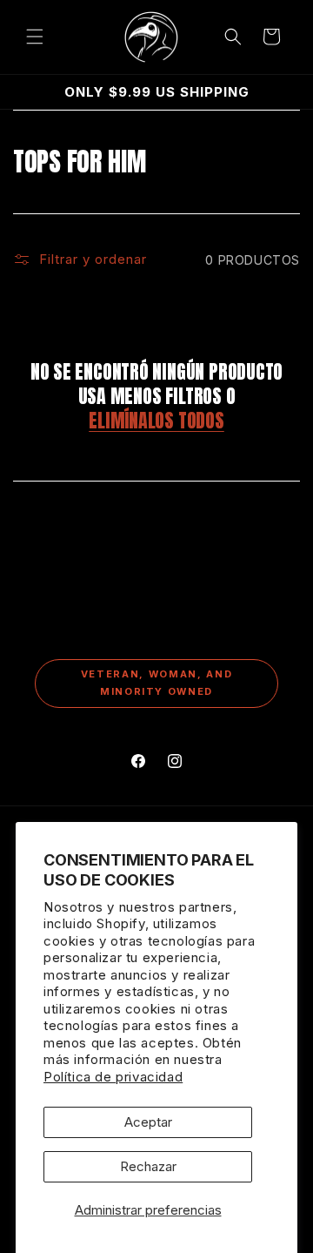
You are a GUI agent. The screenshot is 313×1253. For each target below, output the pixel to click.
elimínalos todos (156, 420)
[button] (35, 36)
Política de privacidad (113, 1076)
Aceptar (148, 1122)
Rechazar (148, 1166)
